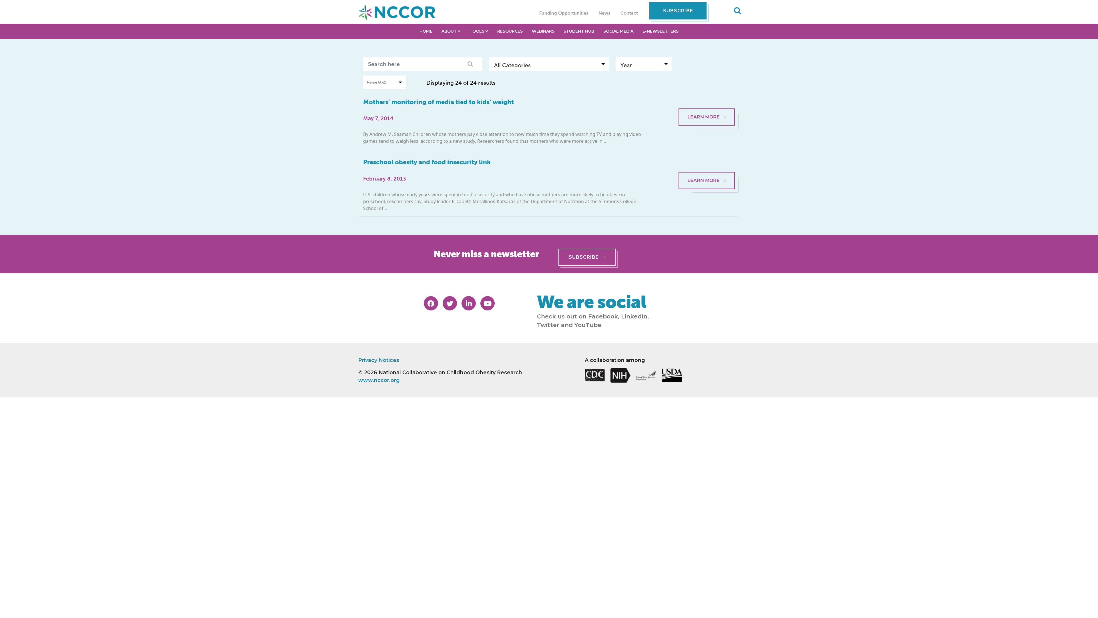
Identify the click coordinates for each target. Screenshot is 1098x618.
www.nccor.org (379, 380)
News (604, 13)
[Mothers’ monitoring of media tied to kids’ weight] (707, 97)
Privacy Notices (378, 360)
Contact (629, 13)
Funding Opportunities (563, 13)
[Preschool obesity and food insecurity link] (707, 158)
